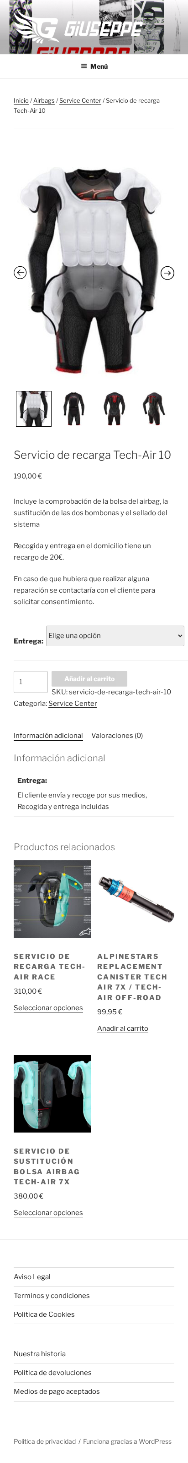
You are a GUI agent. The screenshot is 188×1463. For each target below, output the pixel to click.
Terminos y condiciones (52, 1296)
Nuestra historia (40, 1354)
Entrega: (28, 641)
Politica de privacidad (45, 1441)
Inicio (21, 100)
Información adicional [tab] (48, 736)
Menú (99, 66)
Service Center (80, 100)
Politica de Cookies (44, 1314)
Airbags (44, 100)
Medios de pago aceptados (57, 1391)
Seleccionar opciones (48, 1008)
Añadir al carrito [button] (122, 1028)
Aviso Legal (32, 1277)
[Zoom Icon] (94, 269)
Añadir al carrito (89, 678)
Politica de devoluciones (53, 1373)
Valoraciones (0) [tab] (117, 736)
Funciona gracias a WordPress (127, 1441)
